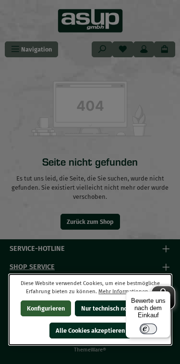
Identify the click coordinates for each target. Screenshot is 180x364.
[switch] (148, 329)
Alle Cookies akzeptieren (90, 330)
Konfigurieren (46, 308)
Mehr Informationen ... (126, 291)
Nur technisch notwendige (117, 308)
